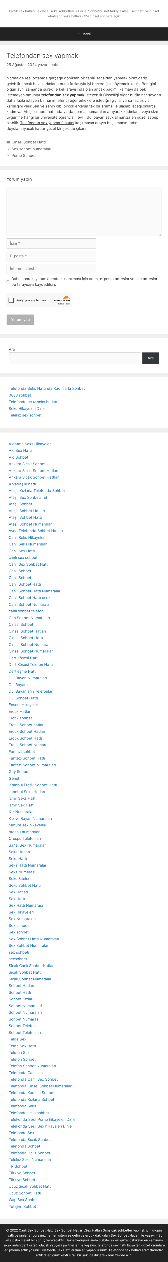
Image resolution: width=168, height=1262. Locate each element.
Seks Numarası (22, 872)
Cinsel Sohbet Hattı (29, 142)
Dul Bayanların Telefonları (31, 691)
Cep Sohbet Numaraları (29, 618)
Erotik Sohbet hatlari (26, 725)
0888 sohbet (20, 395)
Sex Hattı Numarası (26, 905)
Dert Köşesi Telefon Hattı (31, 664)
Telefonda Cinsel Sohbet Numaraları (40, 1086)
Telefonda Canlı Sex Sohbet (33, 1079)
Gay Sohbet (19, 771)
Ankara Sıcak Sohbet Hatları (33, 470)
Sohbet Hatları (21, 985)
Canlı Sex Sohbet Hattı (29, 564)
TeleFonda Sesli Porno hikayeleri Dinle (42, 1119)
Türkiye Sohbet (22, 1173)
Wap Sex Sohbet (23, 1200)
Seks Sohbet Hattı (25, 885)
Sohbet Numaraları (25, 1012)
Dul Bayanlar (20, 685)
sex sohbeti (19, 952)
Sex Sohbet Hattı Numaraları (34, 939)
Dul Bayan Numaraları (28, 678)
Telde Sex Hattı (22, 1046)
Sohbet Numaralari (25, 1006)
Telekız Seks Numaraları (30, 1159)
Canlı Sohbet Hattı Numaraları (35, 591)
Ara (12, 349)
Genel (14, 778)
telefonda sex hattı (112, 1245)
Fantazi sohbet (22, 751)
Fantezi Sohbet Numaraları (32, 765)
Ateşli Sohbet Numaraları (30, 524)
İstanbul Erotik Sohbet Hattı (33, 785)
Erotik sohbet (20, 718)
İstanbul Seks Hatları (27, 792)
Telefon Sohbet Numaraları (32, 1066)
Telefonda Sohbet (24, 1146)
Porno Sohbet (24, 155)
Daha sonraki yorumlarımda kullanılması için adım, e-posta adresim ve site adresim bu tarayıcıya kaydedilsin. (84, 282)
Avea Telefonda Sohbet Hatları (36, 531)
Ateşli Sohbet (20, 504)
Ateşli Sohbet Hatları (27, 511)
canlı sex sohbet (23, 557)
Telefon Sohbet (22, 1059)
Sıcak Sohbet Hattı (25, 972)
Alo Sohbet (18, 457)
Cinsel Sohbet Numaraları (31, 651)
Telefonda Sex (21, 1133)
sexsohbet (18, 959)
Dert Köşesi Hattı (23, 658)
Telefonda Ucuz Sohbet (29, 1153)
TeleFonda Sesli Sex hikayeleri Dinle (40, 1126)
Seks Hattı (18, 858)
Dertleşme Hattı (23, 671)
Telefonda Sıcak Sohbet (30, 1139)
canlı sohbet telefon (26, 611)
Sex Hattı (17, 899)
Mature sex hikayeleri (27, 825)
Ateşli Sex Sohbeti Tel (28, 497)
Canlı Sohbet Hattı (25, 584)
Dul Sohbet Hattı (23, 698)
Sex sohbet (19, 925)
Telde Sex (17, 1039)
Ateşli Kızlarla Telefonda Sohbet (37, 490)
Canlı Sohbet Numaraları (30, 604)
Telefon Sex (19, 1052)
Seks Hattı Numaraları (28, 865)
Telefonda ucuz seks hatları (33, 402)
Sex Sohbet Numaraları (29, 945)
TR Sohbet (18, 1166)
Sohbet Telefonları (25, 1032)
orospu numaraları (24, 832)
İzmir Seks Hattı (22, 798)
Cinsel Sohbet (21, 624)
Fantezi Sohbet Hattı (27, 758)
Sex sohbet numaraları (31, 149)
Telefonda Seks (22, 1106)
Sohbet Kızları (21, 999)
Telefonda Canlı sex (26, 1073)
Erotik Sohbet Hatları (27, 731)
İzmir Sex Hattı (21, 805)
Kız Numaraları (22, 812)
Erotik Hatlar (19, 711)
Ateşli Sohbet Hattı (25, 517)
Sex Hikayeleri (21, 912)
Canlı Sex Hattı (22, 551)
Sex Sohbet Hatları (125, 1235)
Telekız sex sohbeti (25, 415)
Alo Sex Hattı (20, 450)
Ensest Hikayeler (23, 705)
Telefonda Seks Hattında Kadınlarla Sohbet (47, 388)
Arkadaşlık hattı (22, 484)
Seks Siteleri (19, 878)
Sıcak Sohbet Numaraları (30, 979)
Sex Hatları (18, 892)
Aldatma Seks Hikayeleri (30, 444)
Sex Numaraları (22, 919)
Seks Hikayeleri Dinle (27, 408)
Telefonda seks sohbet (29, 1113)
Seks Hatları (19, 852)
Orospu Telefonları (25, 838)
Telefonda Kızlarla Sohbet (31, 1099)
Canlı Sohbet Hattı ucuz (29, 597)
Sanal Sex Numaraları (28, 845)
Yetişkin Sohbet (22, 1206)
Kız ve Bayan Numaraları (30, 818)
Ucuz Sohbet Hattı (25, 1193)
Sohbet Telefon (22, 1026)
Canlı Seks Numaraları (28, 544)
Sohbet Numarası (24, 1019)
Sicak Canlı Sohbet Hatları (31, 965)
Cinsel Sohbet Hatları (27, 631)
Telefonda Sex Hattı (55, 1250)
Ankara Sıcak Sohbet (27, 464)
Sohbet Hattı (20, 992)
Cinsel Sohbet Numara (28, 644)
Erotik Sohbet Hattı (25, 738)
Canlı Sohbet (20, 571)
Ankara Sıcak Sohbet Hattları (34, 477)
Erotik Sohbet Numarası (29, 745)
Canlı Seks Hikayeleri (27, 537)
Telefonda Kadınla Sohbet (31, 1092)
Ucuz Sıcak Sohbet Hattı (30, 1186)
